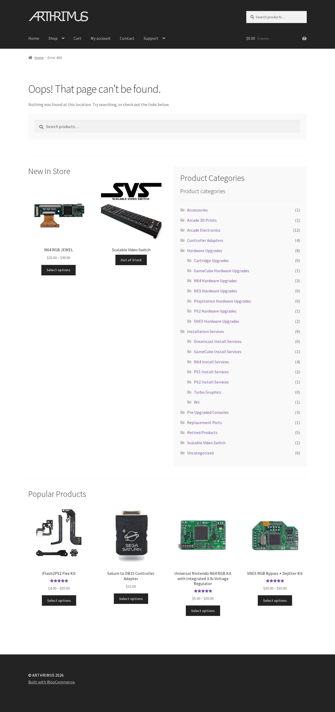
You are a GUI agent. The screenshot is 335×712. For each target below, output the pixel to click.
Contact (127, 38)
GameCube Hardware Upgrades (221, 270)
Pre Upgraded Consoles (208, 412)
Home (33, 38)
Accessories (197, 210)
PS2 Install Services (211, 382)
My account (101, 38)
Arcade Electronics (203, 230)
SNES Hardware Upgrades (216, 321)
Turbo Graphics (207, 392)
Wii (196, 402)
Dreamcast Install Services (218, 341)
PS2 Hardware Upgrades (215, 311)
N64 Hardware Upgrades (215, 280)
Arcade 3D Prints (202, 220)
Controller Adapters (205, 240)
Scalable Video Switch (206, 442)
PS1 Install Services (211, 371)
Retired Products (202, 432)
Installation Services (205, 331)
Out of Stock (131, 260)
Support (151, 38)
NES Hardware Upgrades (215, 290)
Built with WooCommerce (51, 682)
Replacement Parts (204, 422)
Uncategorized (200, 452)
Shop (53, 38)
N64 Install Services (211, 361)
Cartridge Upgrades (211, 260)
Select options (58, 270)
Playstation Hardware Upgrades (222, 301)
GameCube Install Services (217, 351)
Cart (77, 38)
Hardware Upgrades (204, 250)
